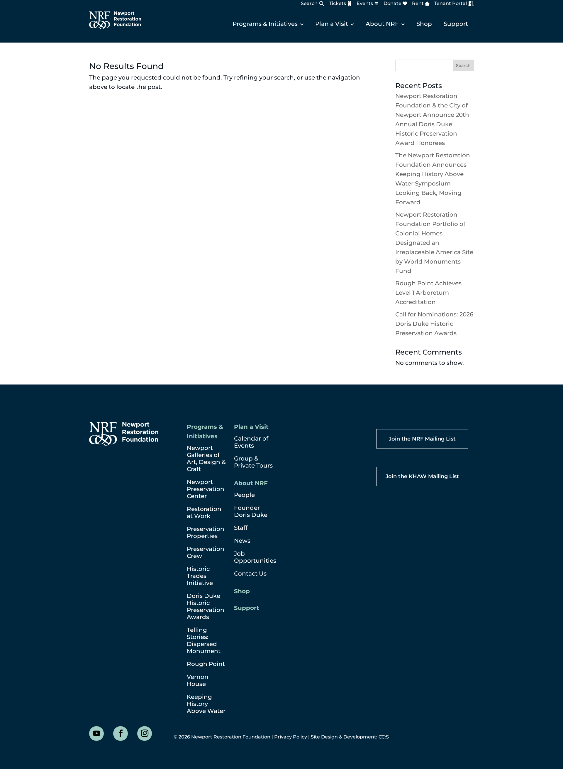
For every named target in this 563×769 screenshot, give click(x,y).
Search (309, 3)
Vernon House (197, 680)
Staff (240, 527)
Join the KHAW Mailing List (422, 476)
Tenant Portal (450, 3)
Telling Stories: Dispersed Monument (204, 640)
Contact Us (250, 573)
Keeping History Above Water (206, 703)
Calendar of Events (251, 442)
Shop (424, 23)
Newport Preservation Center (205, 489)
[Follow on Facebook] (120, 733)
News (242, 540)
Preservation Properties (205, 532)
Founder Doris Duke (250, 511)
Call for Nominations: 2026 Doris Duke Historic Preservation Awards (434, 324)
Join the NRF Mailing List (422, 439)
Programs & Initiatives (265, 23)
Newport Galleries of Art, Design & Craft (206, 458)
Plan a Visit (331, 23)
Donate (392, 3)
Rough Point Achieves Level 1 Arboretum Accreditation (428, 293)
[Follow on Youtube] (96, 733)
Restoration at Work (204, 512)
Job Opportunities (255, 557)
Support (456, 23)
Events (365, 3)
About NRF (382, 23)
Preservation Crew (205, 552)
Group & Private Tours (253, 462)
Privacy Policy (290, 737)
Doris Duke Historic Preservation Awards (205, 606)
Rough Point (206, 663)
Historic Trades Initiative (200, 575)
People (244, 494)
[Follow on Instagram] (144, 733)
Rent (418, 3)
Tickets (337, 3)
